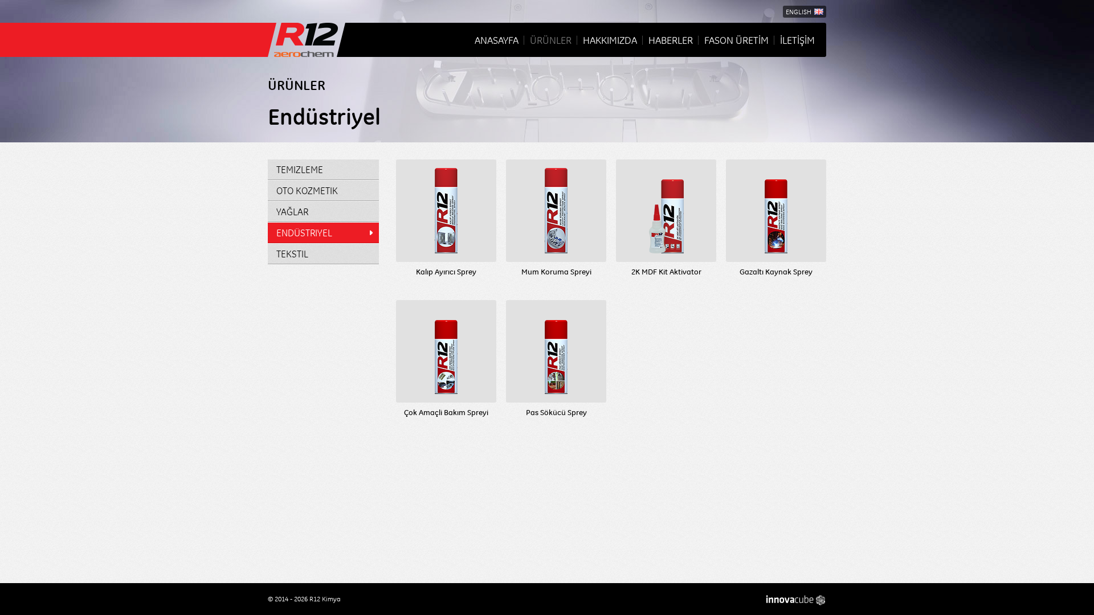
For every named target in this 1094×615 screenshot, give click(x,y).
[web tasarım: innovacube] (796, 600)
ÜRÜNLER (551, 40)
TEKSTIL (292, 254)
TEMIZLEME (299, 169)
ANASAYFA (497, 40)
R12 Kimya (306, 40)
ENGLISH (798, 11)
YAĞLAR (292, 212)
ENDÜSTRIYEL (304, 233)
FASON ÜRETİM (736, 40)
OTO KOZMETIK (307, 190)
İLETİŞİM (797, 40)
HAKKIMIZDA (610, 40)
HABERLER (670, 40)
